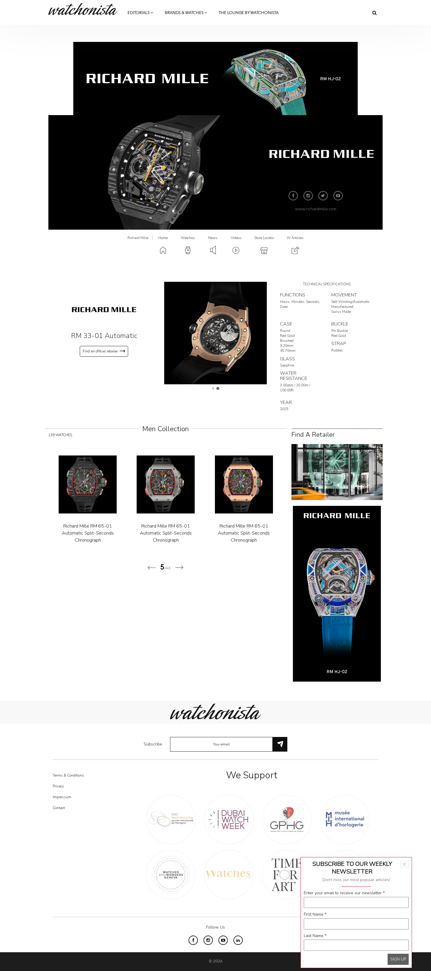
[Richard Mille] (104, 309)
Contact (59, 808)
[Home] (85, 9)
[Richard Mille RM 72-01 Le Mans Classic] (196, 484)
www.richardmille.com (315, 209)
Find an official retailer (100, 351)
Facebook (293, 195)
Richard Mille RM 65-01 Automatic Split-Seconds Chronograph (118, 533)
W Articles (295, 238)
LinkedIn (238, 940)
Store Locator (264, 238)
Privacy (58, 786)
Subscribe (153, 744)
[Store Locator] (337, 472)
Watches (188, 238)
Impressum (62, 797)
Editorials (139, 13)
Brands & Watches (184, 13)
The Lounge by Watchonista (249, 13)
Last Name (315, 935)
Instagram (308, 195)
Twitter (323, 195)
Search (374, 12)
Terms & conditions (68, 775)
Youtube (338, 195)
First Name (315, 914)
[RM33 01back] (215, 333)
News (213, 238)
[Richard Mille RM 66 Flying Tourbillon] (274, 484)
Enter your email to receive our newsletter (344, 893)
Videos (236, 238)
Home (163, 238)
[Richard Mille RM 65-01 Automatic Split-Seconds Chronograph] (118, 484)
